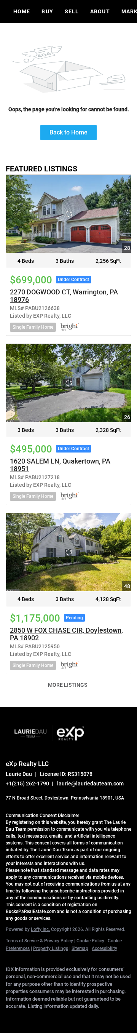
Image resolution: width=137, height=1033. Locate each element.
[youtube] (85, 1018)
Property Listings (50, 948)
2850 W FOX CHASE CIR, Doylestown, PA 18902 (66, 634)
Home (21, 11)
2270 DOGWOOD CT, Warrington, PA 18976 (64, 296)
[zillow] (55, 1018)
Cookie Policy (90, 940)
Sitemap (80, 948)
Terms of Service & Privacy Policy (39, 940)
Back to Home (68, 132)
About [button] (100, 11)
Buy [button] (47, 11)
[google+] (101, 1018)
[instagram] (70, 1018)
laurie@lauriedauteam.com (90, 783)
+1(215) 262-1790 (27, 783)
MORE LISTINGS (67, 685)
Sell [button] (72, 11)
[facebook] (9, 1018)
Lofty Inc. (40, 929)
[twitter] (40, 1018)
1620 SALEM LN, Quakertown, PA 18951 (60, 465)
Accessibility (104, 948)
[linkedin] (25, 1018)
